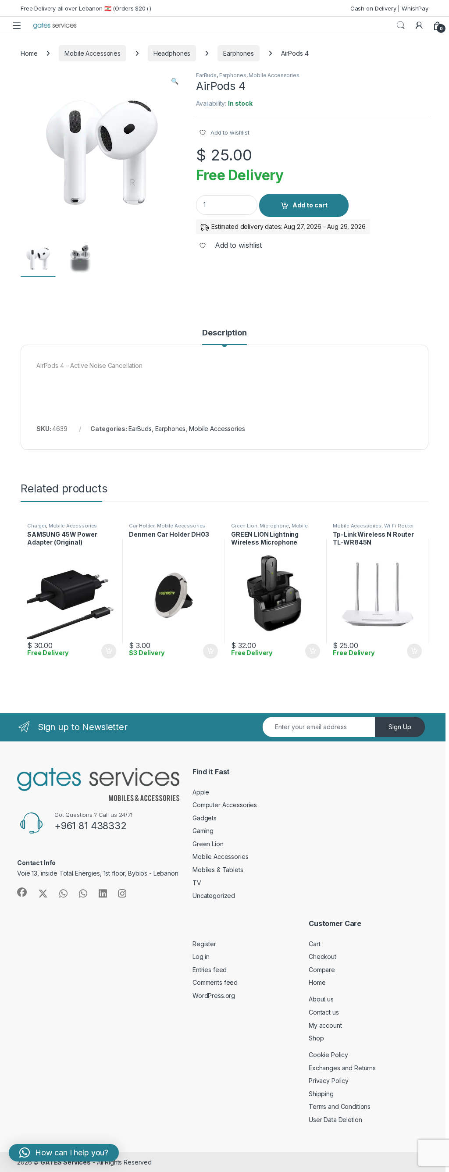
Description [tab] (224, 333)
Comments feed (215, 982)
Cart (314, 944)
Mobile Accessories (92, 53)
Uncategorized (213, 895)
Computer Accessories (224, 805)
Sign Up (399, 726)
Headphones (172, 53)
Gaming (203, 830)
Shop (316, 1038)
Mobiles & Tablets (217, 869)
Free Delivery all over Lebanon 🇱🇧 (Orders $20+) (86, 8)
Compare (322, 969)
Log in (201, 956)
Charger (36, 526)
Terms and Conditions (340, 1106)
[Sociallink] (22, 892)
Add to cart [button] (108, 651)
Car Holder (141, 526)
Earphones (238, 53)
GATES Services (65, 1162)
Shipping (321, 1093)
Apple (200, 792)
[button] (174, 81)
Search (401, 25)
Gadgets (204, 818)
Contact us (324, 1012)
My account (325, 1025)
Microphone (274, 526)
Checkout (322, 956)
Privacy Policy (329, 1080)
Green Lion (244, 526)
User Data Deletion (335, 1119)
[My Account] (419, 25)
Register (204, 944)
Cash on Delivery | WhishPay (389, 8)
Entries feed (209, 969)
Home (29, 53)
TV (196, 883)
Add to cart (310, 205)
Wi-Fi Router (399, 526)
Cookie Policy (328, 1054)
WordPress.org (213, 995)
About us (321, 999)
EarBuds (206, 75)
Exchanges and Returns (342, 1068)
